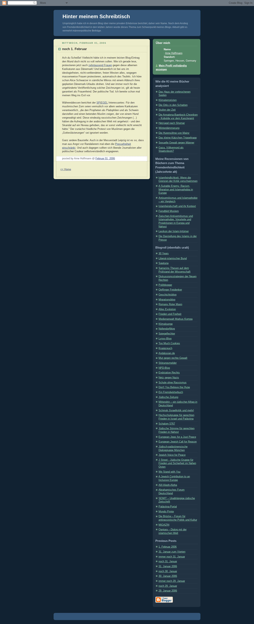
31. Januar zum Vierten (172, 551)
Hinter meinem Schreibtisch (96, 16)
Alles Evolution (167, 309)
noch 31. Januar (168, 561)
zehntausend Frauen (100, 65)
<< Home (65, 169)
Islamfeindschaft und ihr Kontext (177, 206)
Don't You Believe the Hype (174, 387)
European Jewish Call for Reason (178, 441)
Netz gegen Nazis (169, 377)
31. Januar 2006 (168, 566)
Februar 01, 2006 (105, 158)
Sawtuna (163, 263)
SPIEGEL (102, 102)
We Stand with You (169, 471)
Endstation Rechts (169, 372)
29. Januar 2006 (168, 590)
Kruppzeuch (165, 348)
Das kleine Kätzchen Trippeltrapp (178, 137)
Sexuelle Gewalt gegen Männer (176, 142)
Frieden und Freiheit (170, 314)
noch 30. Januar (168, 571)
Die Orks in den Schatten (173, 105)
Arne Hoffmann (173, 53)
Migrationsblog (167, 299)
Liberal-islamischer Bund (173, 258)
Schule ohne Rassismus (173, 382)
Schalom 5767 (167, 423)
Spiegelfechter (167, 333)
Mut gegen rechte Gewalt (173, 358)
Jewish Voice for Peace (172, 455)
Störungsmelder (168, 363)
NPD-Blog (164, 368)
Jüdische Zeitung (168, 397)
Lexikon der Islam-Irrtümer (174, 231)
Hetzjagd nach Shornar (172, 123)
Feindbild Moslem (169, 211)
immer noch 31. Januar (172, 556)
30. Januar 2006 (168, 576)
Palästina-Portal (168, 506)
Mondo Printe (166, 511)
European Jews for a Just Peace (177, 437)
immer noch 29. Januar (172, 581)
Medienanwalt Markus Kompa (175, 319)
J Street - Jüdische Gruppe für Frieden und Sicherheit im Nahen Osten (177, 463)
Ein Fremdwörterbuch (171, 392)
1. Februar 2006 (168, 546)
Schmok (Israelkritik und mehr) (176, 410)
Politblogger (165, 285)
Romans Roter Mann (170, 304)
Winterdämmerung (169, 128)
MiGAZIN (164, 524)
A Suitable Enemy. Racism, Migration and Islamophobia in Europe (176, 189)
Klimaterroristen (168, 100)
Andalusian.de (167, 353)
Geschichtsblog (167, 294)
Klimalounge (166, 324)
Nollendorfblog (167, 328)
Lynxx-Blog (165, 338)
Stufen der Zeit (167, 109)
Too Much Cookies (169, 343)
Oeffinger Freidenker (170, 289)
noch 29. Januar (168, 586)
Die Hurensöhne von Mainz (174, 133)
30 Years (164, 253)
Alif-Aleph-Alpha (168, 485)
